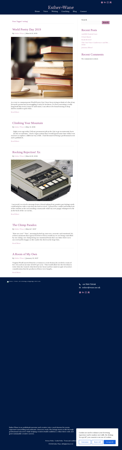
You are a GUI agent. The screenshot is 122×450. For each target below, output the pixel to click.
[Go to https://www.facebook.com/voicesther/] (102, 2)
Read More (15, 112)
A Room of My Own (24, 254)
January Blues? (87, 47)
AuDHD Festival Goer (89, 34)
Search (84, 20)
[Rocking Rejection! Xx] (42, 180)
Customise (85, 442)
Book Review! (86, 40)
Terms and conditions (70, 440)
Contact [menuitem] (83, 11)
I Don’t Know (86, 37)
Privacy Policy (49, 440)
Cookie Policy (59, 440)
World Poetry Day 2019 (26, 29)
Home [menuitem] (37, 11)
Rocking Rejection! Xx (26, 152)
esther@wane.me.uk (91, 288)
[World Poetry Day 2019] (42, 68)
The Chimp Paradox (24, 225)
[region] (97, 437)
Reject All (97, 442)
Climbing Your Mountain (27, 123)
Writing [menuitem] (54, 11)
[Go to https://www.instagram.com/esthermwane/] (108, 2)
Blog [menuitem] (75, 11)
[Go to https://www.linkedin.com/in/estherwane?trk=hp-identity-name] (105, 2)
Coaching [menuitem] (65, 11)
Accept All (109, 442)
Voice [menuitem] (45, 11)
